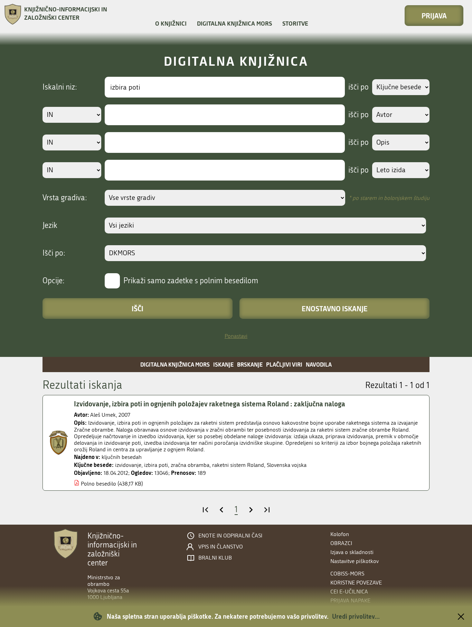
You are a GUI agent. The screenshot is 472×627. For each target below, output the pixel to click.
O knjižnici (171, 23)
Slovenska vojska (286, 465)
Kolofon (339, 534)
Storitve (295, 23)
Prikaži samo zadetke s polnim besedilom (190, 280)
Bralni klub (215, 558)
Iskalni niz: (60, 87)
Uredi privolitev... (356, 616)
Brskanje (250, 364)
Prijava (434, 15)
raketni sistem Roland (238, 465)
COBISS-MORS (347, 573)
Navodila (319, 364)
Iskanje (223, 364)
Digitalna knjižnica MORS (234, 23)
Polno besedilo (98, 483)
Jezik (50, 225)
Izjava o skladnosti (352, 552)
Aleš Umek (103, 415)
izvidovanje (128, 465)
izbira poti (156, 465)
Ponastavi (236, 336)
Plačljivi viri (284, 364)
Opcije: (54, 280)
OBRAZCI (341, 543)
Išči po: (54, 253)
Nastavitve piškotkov (354, 561)
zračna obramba (190, 465)
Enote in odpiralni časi (230, 535)
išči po (358, 87)
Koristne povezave (356, 582)
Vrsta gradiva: (65, 197)
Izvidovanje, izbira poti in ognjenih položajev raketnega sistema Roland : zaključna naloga (209, 403)
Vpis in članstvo (220, 547)
